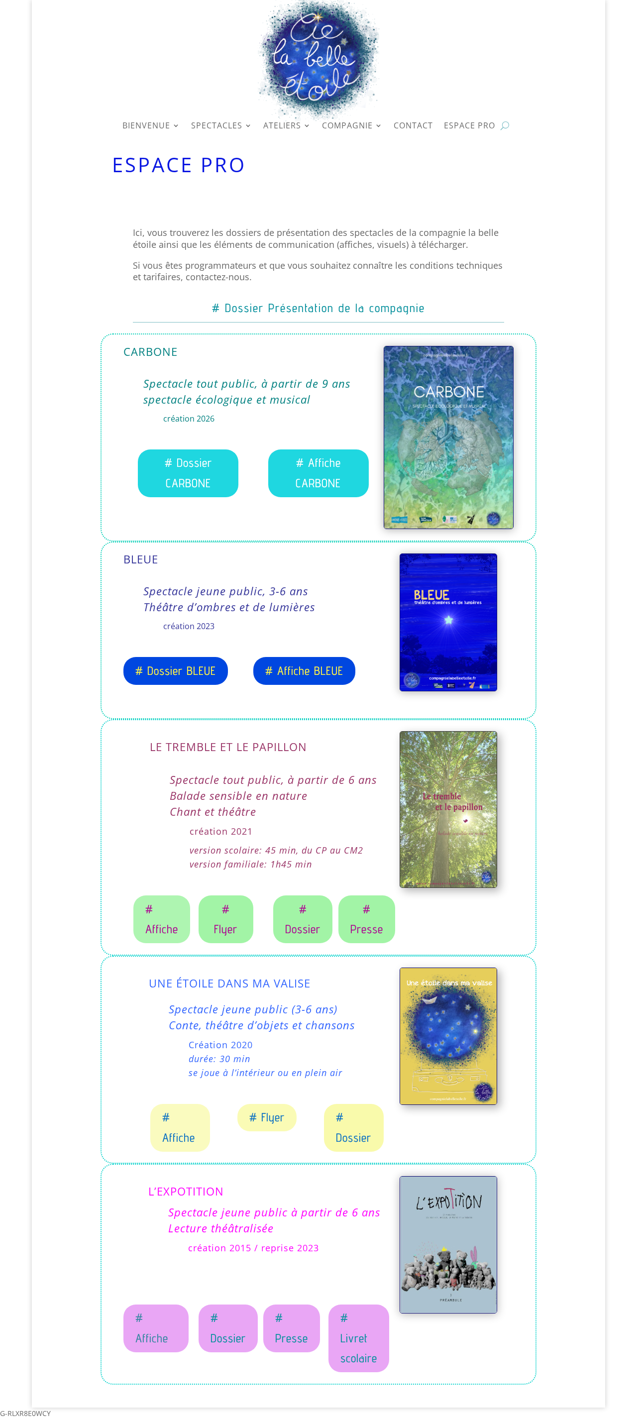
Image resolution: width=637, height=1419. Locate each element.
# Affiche (161, 919)
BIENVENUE (146, 127)
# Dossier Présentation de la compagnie (318, 308)
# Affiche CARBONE (318, 472)
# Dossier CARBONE (188, 472)
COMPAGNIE (347, 127)
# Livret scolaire (358, 1338)
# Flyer (225, 919)
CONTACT (413, 127)
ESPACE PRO (469, 127)
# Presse (366, 919)
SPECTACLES (216, 127)
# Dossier (302, 919)
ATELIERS (282, 127)
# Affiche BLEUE (304, 670)
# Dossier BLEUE (175, 670)
